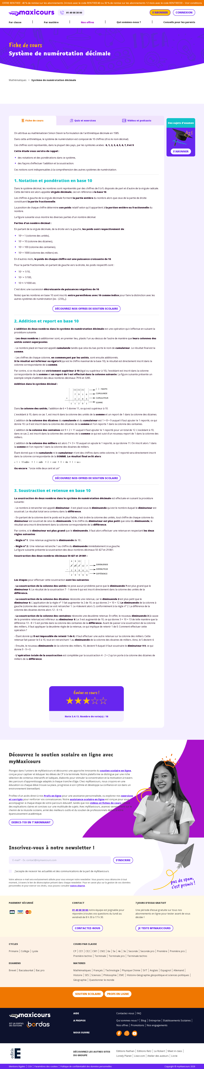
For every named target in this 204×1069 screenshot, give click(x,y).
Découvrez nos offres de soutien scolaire (86, 308)
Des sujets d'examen (181, 123)
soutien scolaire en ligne (115, 770)
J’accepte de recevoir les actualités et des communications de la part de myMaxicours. (62, 871)
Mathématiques (17, 80)
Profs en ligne (52, 795)
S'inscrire (123, 860)
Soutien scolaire (88, 994)
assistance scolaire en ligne (87, 799)
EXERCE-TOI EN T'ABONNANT (31, 822)
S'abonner (181, 151)
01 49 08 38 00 (80, 910)
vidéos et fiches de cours (105, 803)
